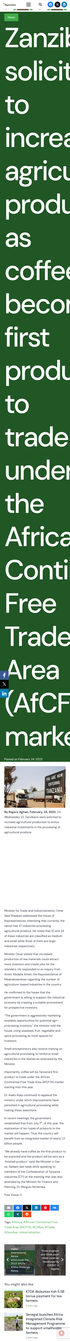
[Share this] (17, 1208)
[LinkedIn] (64, 4)
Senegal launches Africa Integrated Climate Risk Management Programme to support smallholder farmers (45, 1323)
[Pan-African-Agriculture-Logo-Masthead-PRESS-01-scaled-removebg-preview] (9, 4)
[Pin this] (45, 1208)
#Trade (50, 1227)
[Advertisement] (35, 873)
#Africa (17, 1222)
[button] (40, 4)
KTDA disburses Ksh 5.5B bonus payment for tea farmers (45, 1296)
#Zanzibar (11, 1232)
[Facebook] (50, 4)
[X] (57, 4)
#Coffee (37, 1227)
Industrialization (29, 1232)
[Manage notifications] (61, 1333)
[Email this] (8, 1208)
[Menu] (28, 4)
